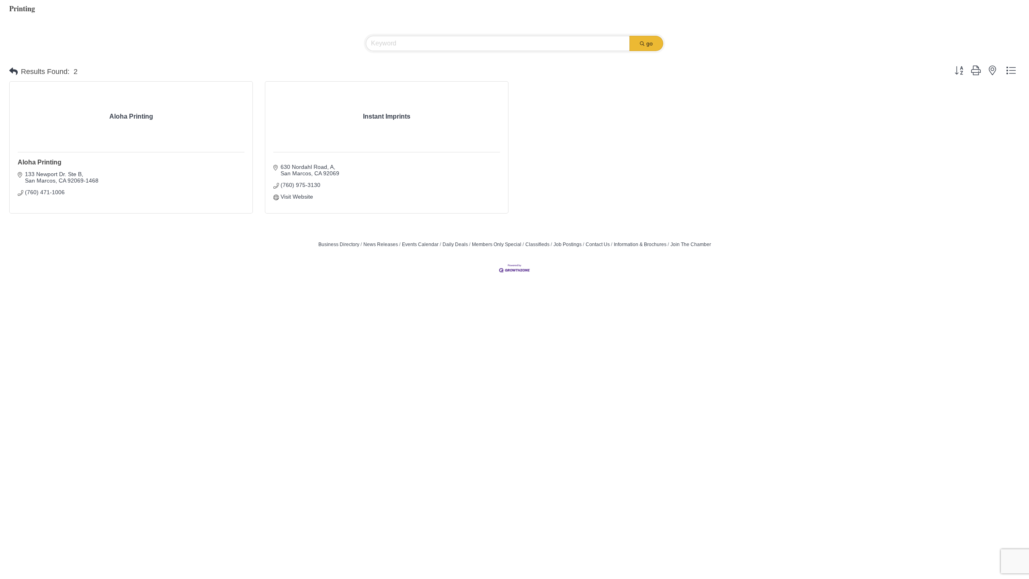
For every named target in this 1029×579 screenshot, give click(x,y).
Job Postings (567, 244)
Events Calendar (420, 244)
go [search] (649, 43)
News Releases (380, 244)
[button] (13, 71)
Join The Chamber (690, 244)
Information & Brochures (640, 244)
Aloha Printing (39, 162)
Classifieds (537, 244)
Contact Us (598, 244)
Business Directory (338, 244)
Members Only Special (496, 244)
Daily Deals (455, 244)
